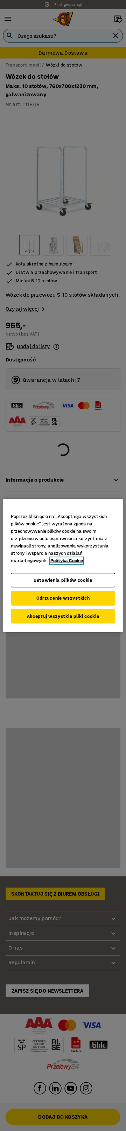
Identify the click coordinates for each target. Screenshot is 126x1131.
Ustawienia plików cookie (63, 580)
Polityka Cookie (66, 561)
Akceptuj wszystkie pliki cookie (63, 616)
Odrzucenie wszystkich (63, 598)
